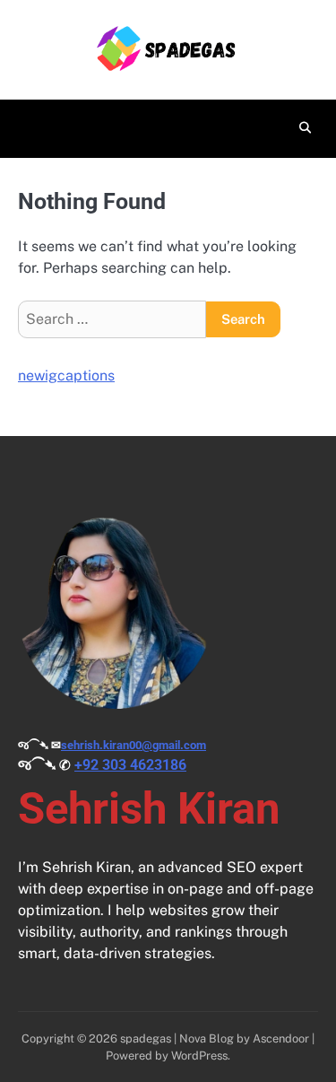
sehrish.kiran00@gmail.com (133, 745)
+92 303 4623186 (130, 764)
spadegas (145, 1038)
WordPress (199, 1055)
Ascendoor (281, 1038)
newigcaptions (66, 375)
